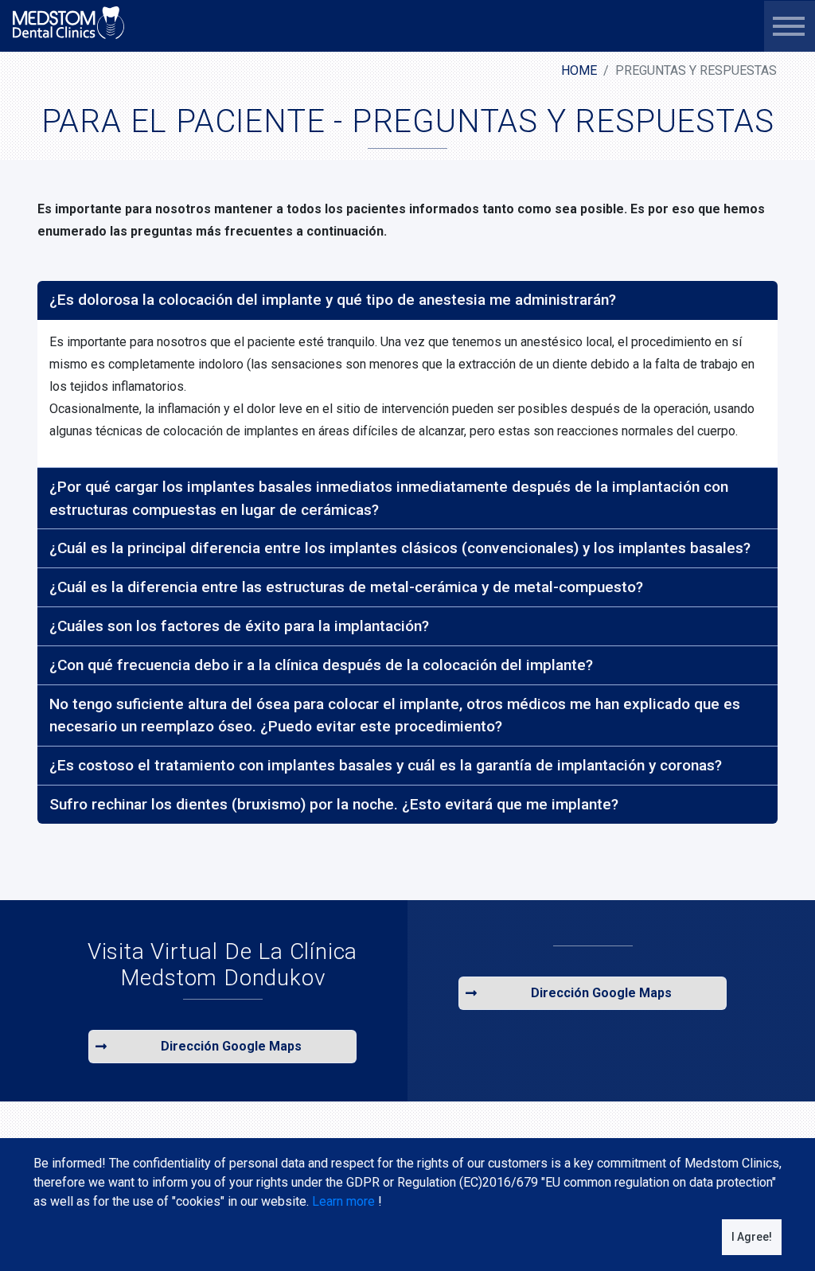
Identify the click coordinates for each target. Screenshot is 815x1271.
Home (579, 70)
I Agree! (751, 1236)
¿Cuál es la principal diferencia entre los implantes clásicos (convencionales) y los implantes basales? (400, 548)
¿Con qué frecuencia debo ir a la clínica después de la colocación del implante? (321, 665)
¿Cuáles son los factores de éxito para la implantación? (239, 626)
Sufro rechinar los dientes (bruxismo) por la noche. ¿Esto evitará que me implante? (333, 804)
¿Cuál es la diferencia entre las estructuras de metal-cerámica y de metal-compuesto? (346, 587)
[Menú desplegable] (789, 26)
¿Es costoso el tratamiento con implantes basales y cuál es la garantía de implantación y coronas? (385, 765)
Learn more (343, 1201)
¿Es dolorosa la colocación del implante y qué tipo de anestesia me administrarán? (332, 299)
